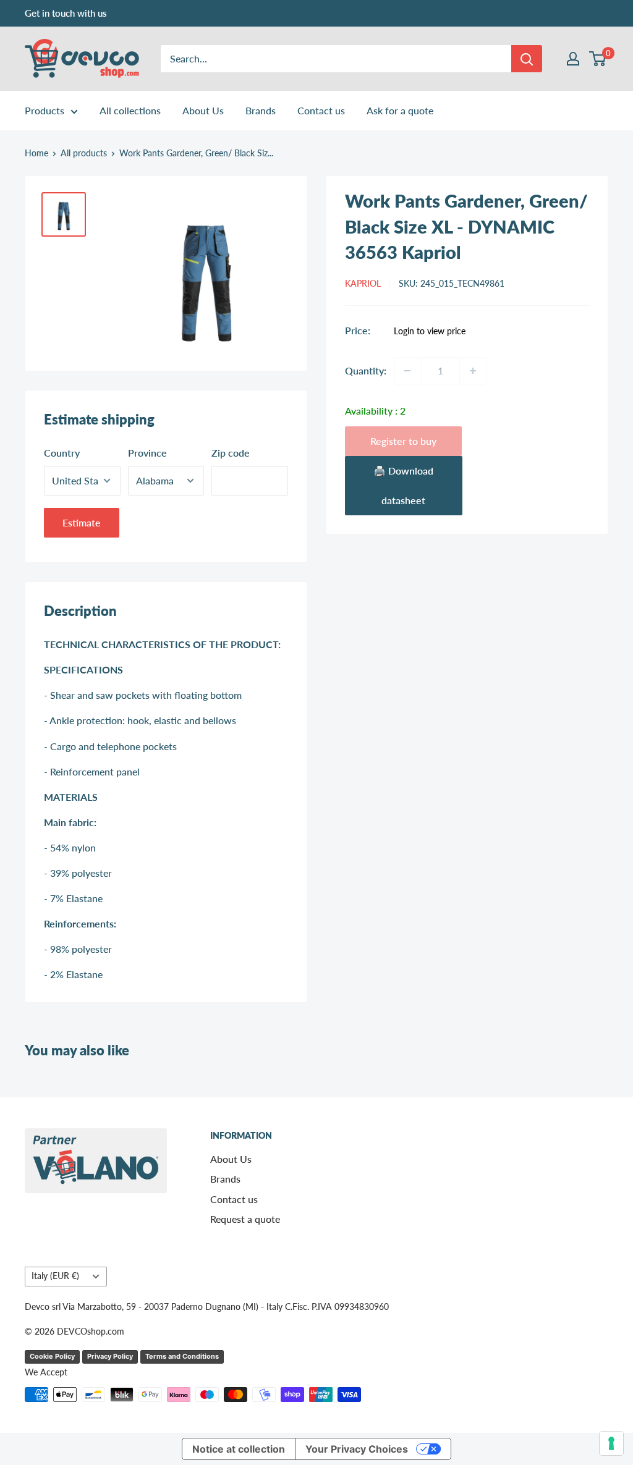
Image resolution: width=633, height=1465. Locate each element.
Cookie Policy (52, 1356)
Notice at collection (238, 1449)
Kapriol (363, 283)
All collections (130, 110)
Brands (260, 110)
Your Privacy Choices (356, 1449)
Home (36, 153)
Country (62, 452)
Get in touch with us (66, 13)
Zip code (230, 452)
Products (44, 110)
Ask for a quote (400, 110)
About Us (203, 110)
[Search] (526, 58)
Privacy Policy (110, 1356)
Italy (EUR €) (55, 1276)
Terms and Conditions (182, 1356)
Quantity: (365, 370)
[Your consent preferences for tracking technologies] (611, 1443)
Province (147, 452)
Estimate (81, 522)
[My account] (573, 58)
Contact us (321, 110)
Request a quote (245, 1219)
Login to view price (429, 331)
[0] (598, 58)
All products (84, 153)
